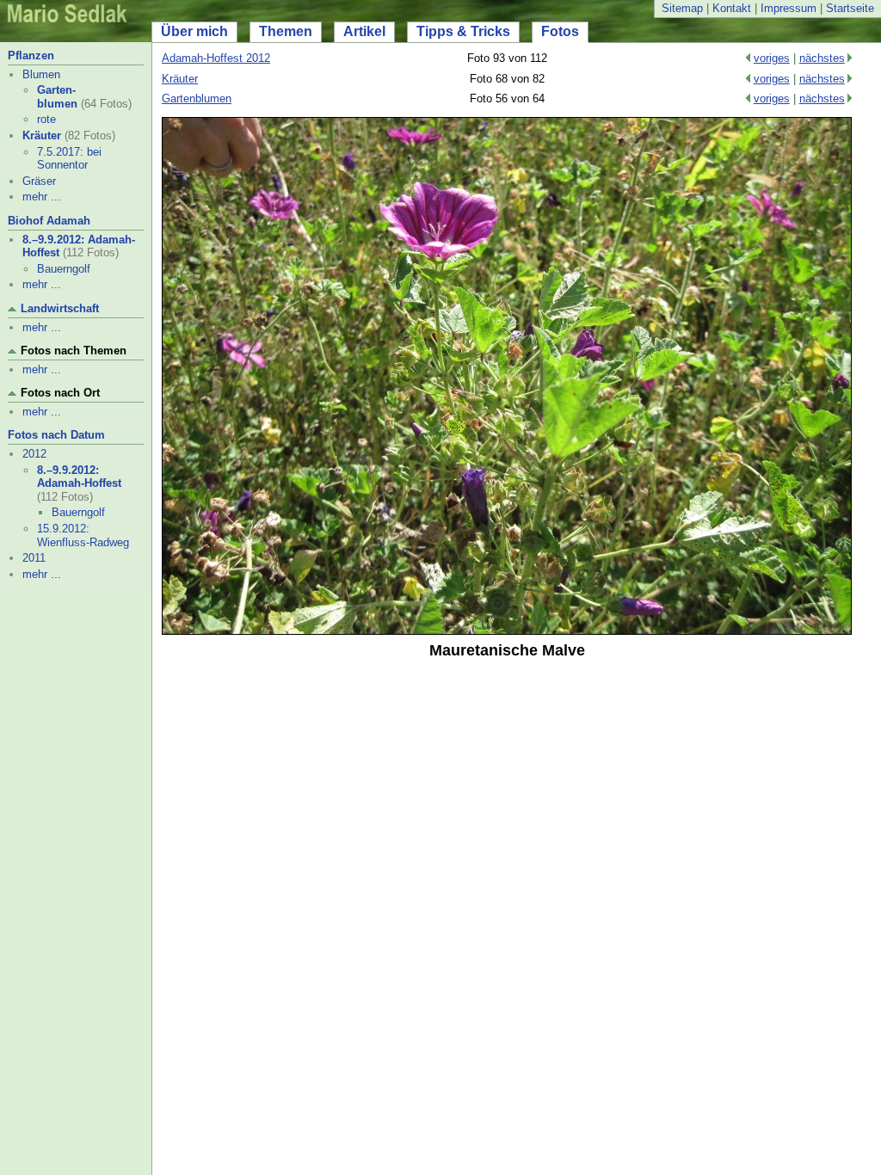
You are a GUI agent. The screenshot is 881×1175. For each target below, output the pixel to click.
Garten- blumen (57, 96)
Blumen (41, 74)
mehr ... (41, 196)
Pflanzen (31, 55)
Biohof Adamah (49, 220)
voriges (772, 58)
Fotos (560, 31)
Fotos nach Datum (56, 434)
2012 (34, 453)
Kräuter (41, 135)
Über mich (194, 31)
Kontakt (731, 8)
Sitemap (682, 8)
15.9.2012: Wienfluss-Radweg (83, 535)
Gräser (39, 181)
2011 (34, 557)
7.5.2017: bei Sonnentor (69, 158)
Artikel (364, 31)
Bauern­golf (63, 268)
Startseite (850, 8)
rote (46, 119)
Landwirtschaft (60, 308)
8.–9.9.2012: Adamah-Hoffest (79, 477)
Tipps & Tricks (463, 31)
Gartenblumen (196, 98)
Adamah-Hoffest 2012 (216, 58)
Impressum (788, 8)
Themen (285, 31)
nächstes (822, 58)
